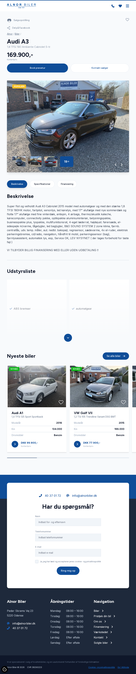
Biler (17, 33)
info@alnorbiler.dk (84, 495)
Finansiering (67, 184)
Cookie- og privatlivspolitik (101, 667)
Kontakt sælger (99, 68)
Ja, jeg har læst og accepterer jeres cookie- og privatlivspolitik (70, 561)
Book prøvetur (37, 68)
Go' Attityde (123, 667)
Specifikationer (42, 184)
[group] (68, 126)
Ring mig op (68, 570)
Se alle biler (114, 356)
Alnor (10, 33)
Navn (37, 516)
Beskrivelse (17, 184)
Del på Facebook (21, 27)
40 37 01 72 (52, 495)
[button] (116, 164)
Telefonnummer (43, 531)
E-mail (38, 547)
